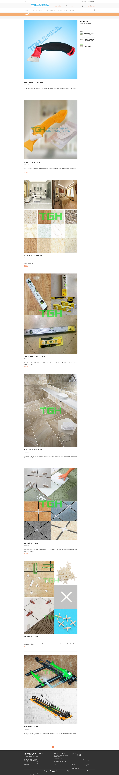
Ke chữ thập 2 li (31, 637)
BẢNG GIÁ (41, 10)
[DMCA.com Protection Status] (75, 768)
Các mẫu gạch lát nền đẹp (35, 450)
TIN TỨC (66, 10)
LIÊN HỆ (72, 10)
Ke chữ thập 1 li (31, 543)
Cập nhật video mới (87, 765)
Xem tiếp (26, 92)
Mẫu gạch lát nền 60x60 (34, 256)
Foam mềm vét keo (32, 162)
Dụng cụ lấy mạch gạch (34, 82)
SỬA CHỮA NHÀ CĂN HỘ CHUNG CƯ (88, 1)
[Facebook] (25, 2)
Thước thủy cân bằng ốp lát (36, 356)
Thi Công (60, 10)
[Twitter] (28, 2)
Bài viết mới (83, 31)
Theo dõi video (86, 764)
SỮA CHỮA (34, 10)
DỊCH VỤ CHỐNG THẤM (50, 10)
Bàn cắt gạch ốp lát (33, 727)
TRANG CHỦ (27, 10)
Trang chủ (27, 17)
